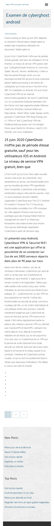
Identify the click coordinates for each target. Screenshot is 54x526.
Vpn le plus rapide (13, 457)
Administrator (10, 34)
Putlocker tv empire (13, 466)
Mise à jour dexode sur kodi (18, 498)
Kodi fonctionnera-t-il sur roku (19, 493)
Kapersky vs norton (13, 461)
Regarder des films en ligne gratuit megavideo (27, 502)
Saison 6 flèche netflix (15, 452)
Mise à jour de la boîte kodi (17, 447)
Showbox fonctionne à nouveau (19, 507)
